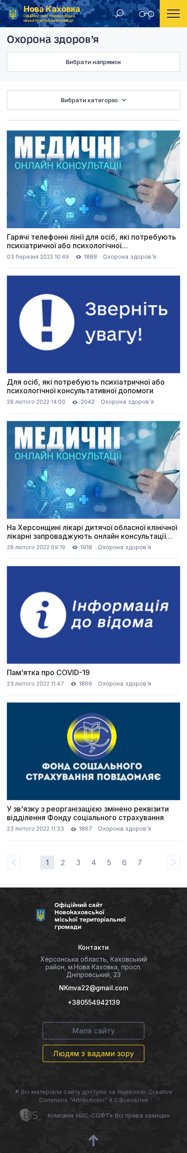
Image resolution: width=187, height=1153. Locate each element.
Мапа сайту (93, 1030)
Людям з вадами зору (93, 1053)
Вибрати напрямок (93, 61)
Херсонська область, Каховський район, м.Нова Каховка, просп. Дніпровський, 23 (93, 966)
